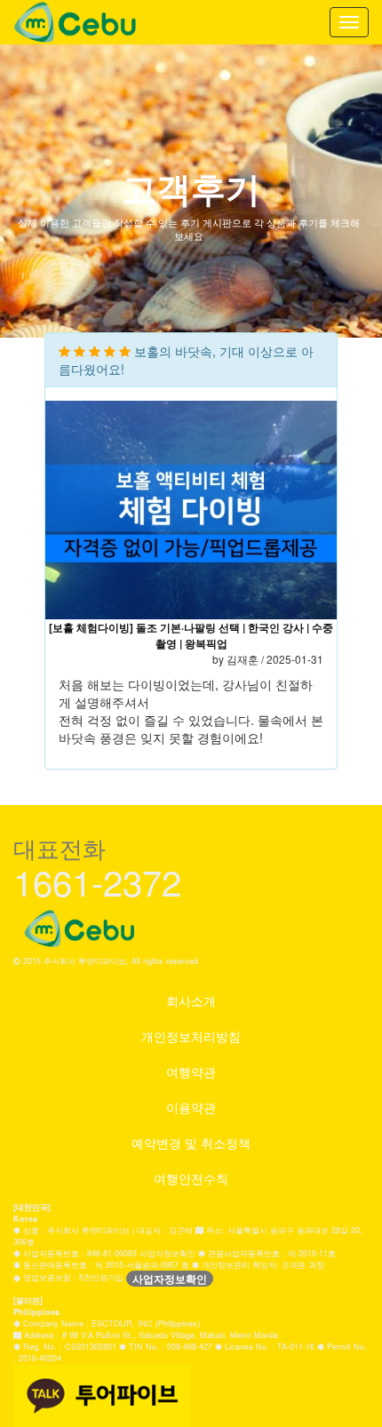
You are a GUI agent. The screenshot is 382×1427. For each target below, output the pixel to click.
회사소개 (191, 1000)
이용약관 (191, 1107)
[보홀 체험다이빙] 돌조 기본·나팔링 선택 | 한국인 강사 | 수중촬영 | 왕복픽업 (191, 635)
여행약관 (191, 1071)
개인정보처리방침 (191, 1036)
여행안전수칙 (191, 1178)
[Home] (75, 22)
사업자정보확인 (169, 1279)
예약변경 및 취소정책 (191, 1143)
